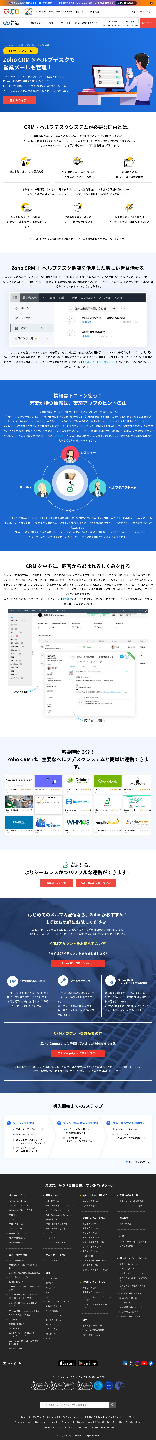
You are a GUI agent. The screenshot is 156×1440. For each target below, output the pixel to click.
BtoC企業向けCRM (17, 1242)
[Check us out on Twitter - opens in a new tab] (131, 1363)
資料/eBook (106, 25)
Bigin (50, 12)
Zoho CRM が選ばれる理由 (20, 1210)
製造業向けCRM (89, 1223)
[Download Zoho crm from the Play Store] (88, 1363)
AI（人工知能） (52, 1310)
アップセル (61, 435)
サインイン (145, 11)
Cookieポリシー (49, 1427)
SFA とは (13, 1219)
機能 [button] (50, 22)
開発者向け (51, 1333)
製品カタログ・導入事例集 (131, 1201)
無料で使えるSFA (90, 1205)
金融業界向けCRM (90, 1228)
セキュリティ (51, 1329)
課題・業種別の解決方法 (56, 1224)
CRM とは (13, 1214)
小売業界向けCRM (90, 1251)
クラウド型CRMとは (128, 1264)
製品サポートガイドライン (125, 1417)
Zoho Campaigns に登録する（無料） (78, 1053)
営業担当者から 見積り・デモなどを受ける (79, 1139)
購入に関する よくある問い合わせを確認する (130, 1136)
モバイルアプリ (53, 1324)
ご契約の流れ (15, 1319)
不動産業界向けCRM (91, 1237)
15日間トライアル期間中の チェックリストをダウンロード (31, 1141)
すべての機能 (51, 1278)
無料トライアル (148, 22)
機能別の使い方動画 (91, 1334)
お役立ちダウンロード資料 (131, 1205)
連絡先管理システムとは (20, 1233)
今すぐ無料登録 (125, 3)
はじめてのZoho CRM (18, 1201)
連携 (48, 1338)
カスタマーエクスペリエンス (100, 362)
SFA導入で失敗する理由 (130, 1316)
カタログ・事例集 (110, 21)
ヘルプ (136, 25)
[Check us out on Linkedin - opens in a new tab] (125, 1363)
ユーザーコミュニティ (55, 1242)
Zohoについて (52, 1417)
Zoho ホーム (25, 1417)
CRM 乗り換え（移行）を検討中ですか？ (24, 1288)
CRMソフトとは (16, 1224)
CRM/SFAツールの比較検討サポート (24, 1267)
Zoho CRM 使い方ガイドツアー (59, 1228)
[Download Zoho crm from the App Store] (67, 1363)
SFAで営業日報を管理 (129, 1311)
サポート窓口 (52, 1237)
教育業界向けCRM (90, 1265)
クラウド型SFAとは (128, 1268)
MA (47, 1296)
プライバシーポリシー (133, 1422)
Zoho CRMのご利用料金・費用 (133, 1241)
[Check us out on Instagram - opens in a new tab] (137, 1363)
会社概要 (94, 11)
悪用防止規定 (83, 1427)
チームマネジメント (55, 1320)
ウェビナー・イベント (56, 1260)
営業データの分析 (54, 1306)
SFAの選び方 (125, 1302)
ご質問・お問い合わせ (19, 1323)
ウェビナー (128, 25)
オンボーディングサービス (57, 1210)
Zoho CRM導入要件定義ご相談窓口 (24, 1272)
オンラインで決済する (126, 1129)
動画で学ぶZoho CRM (92, 1325)
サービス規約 (117, 1422)
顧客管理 (50, 1283)
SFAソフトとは (15, 1228)
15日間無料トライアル (27, 1134)
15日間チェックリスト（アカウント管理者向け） (24, 1342)
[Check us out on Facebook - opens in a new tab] (151, 1363)
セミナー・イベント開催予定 (84, 1417)
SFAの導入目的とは (128, 1297)
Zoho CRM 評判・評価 (18, 1205)
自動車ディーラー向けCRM (94, 1260)
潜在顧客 (67, 599)
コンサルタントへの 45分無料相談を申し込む (28, 1149)
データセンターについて (23, 1422)
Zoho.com (11, 12)
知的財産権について (84, 1422)
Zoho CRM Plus (15, 1348)
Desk (57, 12)
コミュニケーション (55, 1315)
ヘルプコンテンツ (54, 1233)
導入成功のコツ (16, 1328)
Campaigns (68, 12)
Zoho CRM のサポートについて (59, 1205)
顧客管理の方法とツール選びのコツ (134, 1279)
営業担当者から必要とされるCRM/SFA (132, 1287)
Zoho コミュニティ (105, 1417)
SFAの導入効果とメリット (131, 1307)
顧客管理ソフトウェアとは (131, 1273)
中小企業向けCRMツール (93, 1292)
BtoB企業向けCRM (17, 1237)
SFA (47, 1292)
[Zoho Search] (133, 12)
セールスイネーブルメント (57, 1301)
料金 (60, 22)
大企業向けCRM (89, 1287)
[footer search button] (112, 1405)
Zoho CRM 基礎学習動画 (93, 1330)
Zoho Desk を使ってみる (96, 883)
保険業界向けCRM (90, 1232)
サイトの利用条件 (107, 1427)
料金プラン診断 (126, 1246)
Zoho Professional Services (58, 1214)
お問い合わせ (130, 21)
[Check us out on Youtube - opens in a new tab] (144, 1363)
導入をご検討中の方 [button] (84, 22)
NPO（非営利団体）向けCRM (95, 1269)
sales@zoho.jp (16, 1363)
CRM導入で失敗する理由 (130, 1293)
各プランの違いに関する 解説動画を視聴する (78, 1131)
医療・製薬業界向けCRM (93, 1242)
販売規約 (94, 1427)
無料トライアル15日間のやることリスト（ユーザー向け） (24, 1335)
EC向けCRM (88, 1255)
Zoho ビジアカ (117, 25)
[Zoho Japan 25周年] (29, 11)
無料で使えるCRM (90, 1201)
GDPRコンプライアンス (67, 1427)
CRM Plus (41, 12)
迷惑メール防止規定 (102, 1422)
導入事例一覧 (125, 1223)
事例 (69, 22)
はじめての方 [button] (36, 22)
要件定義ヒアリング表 (19, 1277)
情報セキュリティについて (45, 1422)
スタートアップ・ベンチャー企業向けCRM (97, 1298)
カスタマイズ (52, 1287)
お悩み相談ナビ (16, 1282)
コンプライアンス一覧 (66, 1422)
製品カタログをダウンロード (30, 1129)
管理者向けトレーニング (56, 1219)
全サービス (80, 11)
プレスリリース (39, 1417)
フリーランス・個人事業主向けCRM (96, 1306)
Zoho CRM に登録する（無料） (78, 963)
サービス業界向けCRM (92, 1246)
